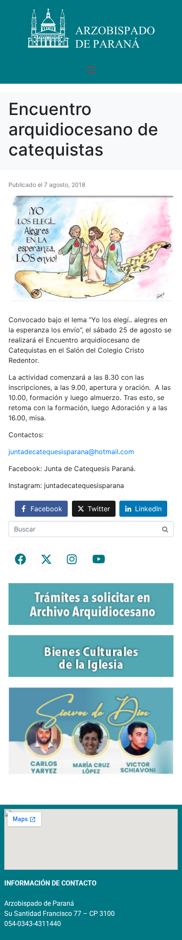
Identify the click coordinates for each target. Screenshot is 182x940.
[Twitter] (46, 559)
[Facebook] (20, 559)
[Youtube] (98, 559)
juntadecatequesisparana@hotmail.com (71, 451)
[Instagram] (72, 559)
